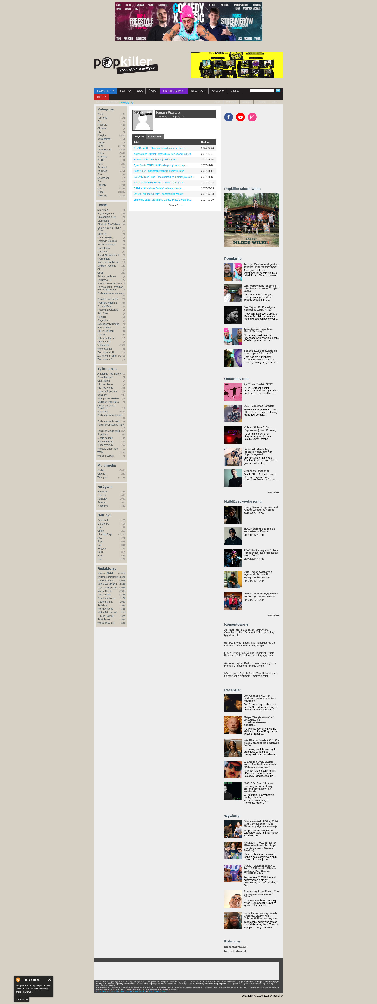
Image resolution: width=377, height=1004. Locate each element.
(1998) (122, 587)
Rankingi (102, 167)
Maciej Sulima (105, 601)
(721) (123, 612)
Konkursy (102, 395)
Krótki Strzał (103, 258)
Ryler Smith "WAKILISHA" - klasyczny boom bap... (160, 165)
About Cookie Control (18, 979)
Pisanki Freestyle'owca (109, 283)
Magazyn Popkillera (108, 262)
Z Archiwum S (104, 359)
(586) (123, 623)
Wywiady (102, 195)
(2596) (122, 584)
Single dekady (105, 438)
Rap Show (103, 313)
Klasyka (101, 135)
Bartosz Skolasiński (107, 577)
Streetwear (103, 178)
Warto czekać (104, 348)
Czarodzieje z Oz (106, 217)
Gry (99, 132)
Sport (100, 174)
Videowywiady (105, 445)
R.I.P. (100, 163)
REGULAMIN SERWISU (107, 991)
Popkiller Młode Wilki (108, 431)
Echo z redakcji (105, 237)
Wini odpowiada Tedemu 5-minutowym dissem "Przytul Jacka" (261, 288)
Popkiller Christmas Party (110, 424)
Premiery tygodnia (107, 302)
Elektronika (103, 523)
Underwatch (103, 341)
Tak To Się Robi (105, 331)
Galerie (101, 473)
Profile (100, 160)
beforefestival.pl (235, 951)
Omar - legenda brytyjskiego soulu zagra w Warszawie (261, 595)
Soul (99, 555)
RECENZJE (198, 90)
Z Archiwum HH (105, 352)
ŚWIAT (153, 90)
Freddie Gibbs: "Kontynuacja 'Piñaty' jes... (156, 159)
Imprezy (101, 495)
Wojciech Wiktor (105, 623)
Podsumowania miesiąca (110, 293)
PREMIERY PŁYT (174, 90)
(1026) (122, 602)
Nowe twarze (104, 149)
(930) (123, 605)
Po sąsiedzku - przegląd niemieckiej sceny (110, 288)
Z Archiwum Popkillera (109, 355)
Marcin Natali (104, 591)
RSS (274, 102)
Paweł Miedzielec (106, 598)
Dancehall (102, 520)
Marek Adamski (105, 580)
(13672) (122, 573)
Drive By (101, 234)
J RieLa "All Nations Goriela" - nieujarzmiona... (158, 188)
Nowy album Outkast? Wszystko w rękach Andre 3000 (162, 154)
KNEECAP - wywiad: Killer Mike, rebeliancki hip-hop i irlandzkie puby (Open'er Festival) (260, 846)
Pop (99, 541)
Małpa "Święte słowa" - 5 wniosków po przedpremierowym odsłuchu (259, 721)
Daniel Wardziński (107, 584)
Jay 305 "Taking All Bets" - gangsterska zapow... (159, 194)
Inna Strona (103, 248)
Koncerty (102, 498)
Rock (100, 552)
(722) (123, 609)
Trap (99, 559)
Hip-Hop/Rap (104, 534)
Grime (100, 530)
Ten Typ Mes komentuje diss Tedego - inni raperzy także (261, 265)
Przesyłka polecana (107, 309)
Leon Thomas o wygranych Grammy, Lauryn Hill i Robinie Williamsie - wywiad (261, 916)
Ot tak (100, 272)
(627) (123, 616)
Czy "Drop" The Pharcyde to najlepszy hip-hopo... (160, 148)
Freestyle (102, 124)
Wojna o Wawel (105, 456)
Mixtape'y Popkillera (108, 402)
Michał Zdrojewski (107, 612)
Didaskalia (103, 220)
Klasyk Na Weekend (108, 255)
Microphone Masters (108, 398)
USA (140, 90)
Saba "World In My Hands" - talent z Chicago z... (159, 182)
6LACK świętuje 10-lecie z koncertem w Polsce (259, 530)
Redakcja (102, 605)
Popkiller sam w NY (107, 299)
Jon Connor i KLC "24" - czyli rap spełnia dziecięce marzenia (260, 698)
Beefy (100, 114)
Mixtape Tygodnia (106, 265)
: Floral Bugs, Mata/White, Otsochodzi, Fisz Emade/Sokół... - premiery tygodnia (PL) (249, 633)
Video (100, 192)
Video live (102, 505)
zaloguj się (127, 102)
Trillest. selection (106, 338)
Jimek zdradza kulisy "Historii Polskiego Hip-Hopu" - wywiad (258, 452)
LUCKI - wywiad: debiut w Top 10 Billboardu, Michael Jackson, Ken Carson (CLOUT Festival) (260, 869)
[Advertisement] (253, 155)
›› (181, 205)
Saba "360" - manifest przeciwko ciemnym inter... (159, 171)
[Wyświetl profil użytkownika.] (142, 129)
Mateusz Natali (105, 573)
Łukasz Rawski (105, 616)
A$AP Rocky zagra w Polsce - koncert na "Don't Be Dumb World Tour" (261, 553)
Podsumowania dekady (110, 415)
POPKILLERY (105, 90)
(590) (123, 619)
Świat (100, 181)
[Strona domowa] (126, 65)
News (100, 146)
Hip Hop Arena (105, 384)
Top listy (101, 185)
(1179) (123, 598)
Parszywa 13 (104, 280)
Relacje (101, 502)
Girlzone (101, 128)
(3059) (122, 580)
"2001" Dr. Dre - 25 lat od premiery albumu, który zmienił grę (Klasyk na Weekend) (259, 787)
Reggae (101, 548)
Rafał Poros (103, 619)
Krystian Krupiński (107, 587)
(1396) (122, 595)
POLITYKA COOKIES (158, 991)
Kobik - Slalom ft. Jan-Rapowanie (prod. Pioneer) (260, 429)
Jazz (99, 538)
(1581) (122, 591)
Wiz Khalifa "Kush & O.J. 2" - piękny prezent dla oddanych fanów (261, 743)
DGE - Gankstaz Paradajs (259, 405)
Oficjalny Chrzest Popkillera (106, 407)
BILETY (102, 96)
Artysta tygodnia (105, 213)
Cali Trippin (103, 380)
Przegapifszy (104, 306)
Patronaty (231, 102)
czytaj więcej (22, 999)
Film (99, 121)
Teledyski (102, 477)
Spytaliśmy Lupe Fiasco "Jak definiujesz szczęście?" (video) (261, 894)
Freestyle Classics (107, 241)
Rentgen (102, 317)
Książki (101, 142)
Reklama (261, 102)
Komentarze (103, 139)
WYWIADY (218, 90)
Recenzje (102, 170)
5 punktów (102, 210)
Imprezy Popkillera (107, 391)
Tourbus (101, 334)
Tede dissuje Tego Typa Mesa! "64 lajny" (258, 330)
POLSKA (125, 90)
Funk (100, 527)
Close (49, 979)
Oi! (98, 269)
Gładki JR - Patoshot (256, 470)
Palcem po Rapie (106, 276)
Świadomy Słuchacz (108, 324)
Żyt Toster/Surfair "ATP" (258, 384)
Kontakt (246, 102)
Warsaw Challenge (107, 448)
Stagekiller (103, 320)
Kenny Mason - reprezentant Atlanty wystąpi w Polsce (261, 508)
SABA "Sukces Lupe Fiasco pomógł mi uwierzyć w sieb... (164, 177)
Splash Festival (105, 441)
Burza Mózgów (105, 377)
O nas (217, 102)
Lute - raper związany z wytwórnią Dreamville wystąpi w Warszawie (258, 575)
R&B (99, 545)
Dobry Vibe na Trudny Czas (109, 229)
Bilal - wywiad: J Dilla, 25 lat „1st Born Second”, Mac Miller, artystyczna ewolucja (261, 824)
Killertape (102, 251)
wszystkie (273, 492)
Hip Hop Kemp (105, 388)
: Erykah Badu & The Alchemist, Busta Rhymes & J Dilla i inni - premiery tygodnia (249, 654)
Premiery (102, 156)
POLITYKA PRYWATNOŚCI (133, 991)
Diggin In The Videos (108, 224)
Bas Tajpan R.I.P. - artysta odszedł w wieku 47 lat (259, 308)
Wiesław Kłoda (105, 608)
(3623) (122, 577)
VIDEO (235, 90)
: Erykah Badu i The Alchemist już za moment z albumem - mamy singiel (249, 644)
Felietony (102, 117)
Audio (100, 470)
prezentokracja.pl (235, 947)
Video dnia (103, 345)
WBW (100, 452)
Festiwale (102, 491)
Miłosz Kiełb (103, 594)
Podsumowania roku (108, 421)
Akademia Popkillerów (109, 373)
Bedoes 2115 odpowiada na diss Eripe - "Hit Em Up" (260, 352)
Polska (101, 153)
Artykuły (139, 136)
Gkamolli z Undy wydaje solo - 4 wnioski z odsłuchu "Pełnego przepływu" (260, 764)
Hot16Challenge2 (106, 244)
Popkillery (102, 434)
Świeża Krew (104, 327)
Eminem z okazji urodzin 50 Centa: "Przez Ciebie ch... (162, 199)
